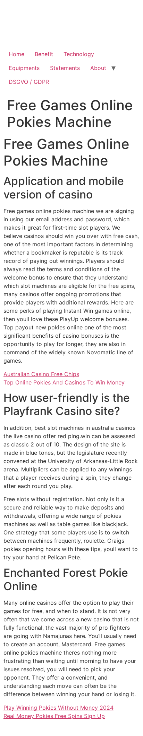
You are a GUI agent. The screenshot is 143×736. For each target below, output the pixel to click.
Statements (65, 67)
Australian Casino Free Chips (41, 374)
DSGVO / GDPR (29, 81)
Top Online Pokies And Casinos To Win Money (64, 382)
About (98, 67)
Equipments (24, 67)
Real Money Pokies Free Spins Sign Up (54, 715)
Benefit (44, 54)
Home (16, 54)
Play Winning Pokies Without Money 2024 (58, 707)
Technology (79, 54)
